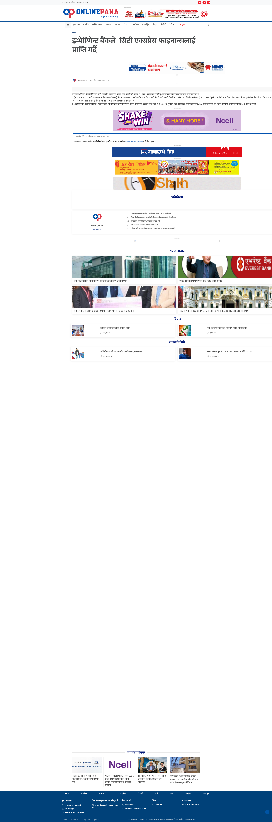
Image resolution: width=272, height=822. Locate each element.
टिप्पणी (140, 793)
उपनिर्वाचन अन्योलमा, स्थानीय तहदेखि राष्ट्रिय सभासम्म (121, 351)
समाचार (108, 24)
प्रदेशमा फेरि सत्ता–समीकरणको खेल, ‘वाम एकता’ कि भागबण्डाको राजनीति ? (153, 228)
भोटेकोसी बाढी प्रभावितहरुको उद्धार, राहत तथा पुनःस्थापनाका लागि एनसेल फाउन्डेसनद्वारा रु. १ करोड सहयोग (119, 780)
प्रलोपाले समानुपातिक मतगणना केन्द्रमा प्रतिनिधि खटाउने (229, 351)
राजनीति (86, 24)
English (183, 24)
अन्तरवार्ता (102, 793)
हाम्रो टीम (65, 819)
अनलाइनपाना (82, 80)
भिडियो (163, 24)
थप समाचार (177, 251)
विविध (171, 24)
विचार (177, 319)
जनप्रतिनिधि (177, 342)
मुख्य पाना (76, 24)
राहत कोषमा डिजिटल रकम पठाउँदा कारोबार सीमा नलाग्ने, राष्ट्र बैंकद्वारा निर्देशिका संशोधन (214, 311)
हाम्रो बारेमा (74, 819)
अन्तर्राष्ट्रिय (145, 24)
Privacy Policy (86, 819)
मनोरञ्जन (136, 24)
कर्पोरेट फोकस (97, 24)
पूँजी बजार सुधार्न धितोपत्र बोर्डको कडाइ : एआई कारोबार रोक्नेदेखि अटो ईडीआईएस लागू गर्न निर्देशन (184, 779)
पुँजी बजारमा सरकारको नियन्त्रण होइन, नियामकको (227, 328)
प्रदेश (125, 24)
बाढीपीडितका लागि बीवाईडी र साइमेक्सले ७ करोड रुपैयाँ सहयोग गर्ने (151, 213)
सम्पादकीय (122, 793)
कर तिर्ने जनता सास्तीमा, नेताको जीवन (115, 328)
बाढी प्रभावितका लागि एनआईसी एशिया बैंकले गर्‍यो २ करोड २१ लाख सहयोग (104, 311)
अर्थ (116, 24)
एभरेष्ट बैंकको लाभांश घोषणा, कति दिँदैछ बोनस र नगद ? (201, 281)
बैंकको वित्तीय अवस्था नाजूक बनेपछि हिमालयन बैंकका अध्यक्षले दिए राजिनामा (153, 217)
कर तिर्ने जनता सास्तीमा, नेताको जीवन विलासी (145, 225)
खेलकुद (155, 24)
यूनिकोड (96, 819)
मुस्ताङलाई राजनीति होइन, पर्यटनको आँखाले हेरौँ (145, 221)
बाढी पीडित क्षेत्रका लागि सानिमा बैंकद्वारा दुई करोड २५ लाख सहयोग (100, 281)
